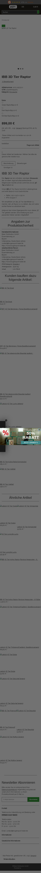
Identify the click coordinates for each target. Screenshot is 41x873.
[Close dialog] (39, 430)
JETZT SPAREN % (31, 443)
